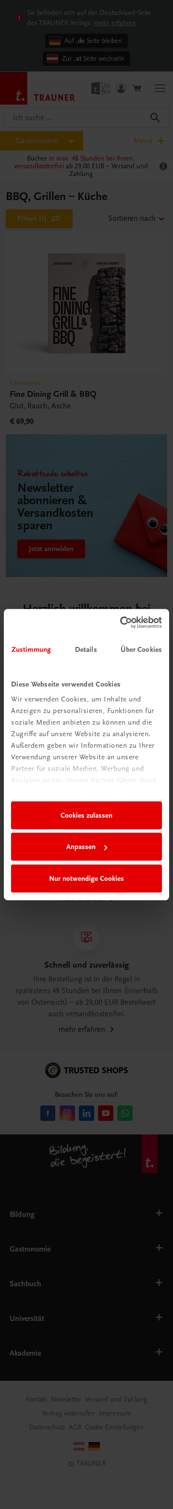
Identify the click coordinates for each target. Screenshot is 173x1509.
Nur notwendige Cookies (86, 878)
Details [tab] (86, 649)
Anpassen (81, 846)
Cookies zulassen (86, 815)
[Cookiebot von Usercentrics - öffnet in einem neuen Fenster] (122, 622)
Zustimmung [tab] (31, 649)
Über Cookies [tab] (141, 649)
